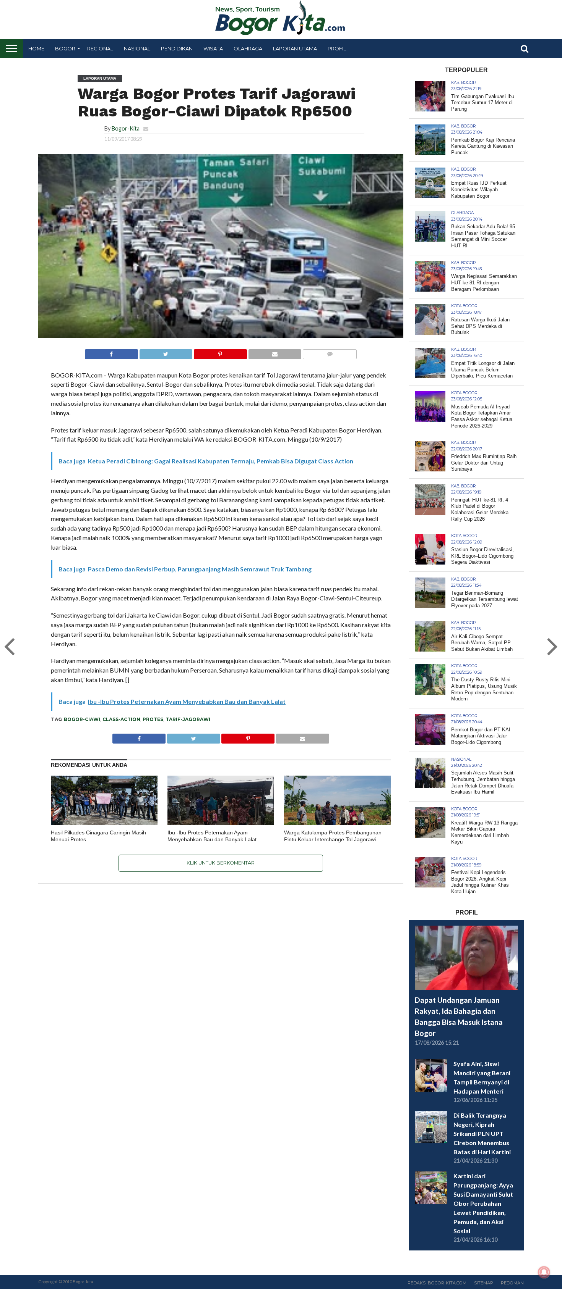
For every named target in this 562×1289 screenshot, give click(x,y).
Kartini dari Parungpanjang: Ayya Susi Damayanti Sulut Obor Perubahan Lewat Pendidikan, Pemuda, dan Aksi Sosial (483, 1203)
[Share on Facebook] (111, 352)
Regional (100, 48)
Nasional (137, 48)
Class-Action (121, 719)
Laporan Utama (295, 48)
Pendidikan (177, 48)
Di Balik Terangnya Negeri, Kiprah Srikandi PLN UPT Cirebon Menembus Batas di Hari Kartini (482, 1133)
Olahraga (248, 48)
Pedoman (512, 1283)
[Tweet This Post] (166, 352)
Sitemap (483, 1283)
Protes (153, 719)
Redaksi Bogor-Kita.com (437, 1283)
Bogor (65, 48)
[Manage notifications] (544, 1272)
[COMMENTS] (329, 352)
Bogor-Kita (126, 128)
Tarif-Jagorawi (188, 719)
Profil (337, 48)
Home (36, 48)
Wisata (213, 48)
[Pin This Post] (220, 352)
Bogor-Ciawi (82, 719)
